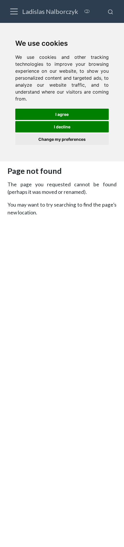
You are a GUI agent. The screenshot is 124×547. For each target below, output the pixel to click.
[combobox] (110, 11)
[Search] (110, 11)
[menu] (14, 11)
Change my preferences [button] (62, 139)
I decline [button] (62, 126)
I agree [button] (62, 114)
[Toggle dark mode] (87, 11)
